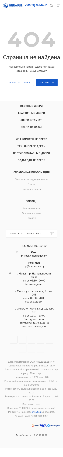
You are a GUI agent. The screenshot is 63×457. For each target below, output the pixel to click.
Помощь (31, 201)
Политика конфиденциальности (31, 179)
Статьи (31, 184)
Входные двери (31, 106)
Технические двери (32, 146)
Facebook (22, 339)
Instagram (31, 339)
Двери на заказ (31, 127)
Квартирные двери (31, 113)
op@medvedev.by (34, 266)
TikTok (40, 348)
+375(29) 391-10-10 (36, 5)
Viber (31, 348)
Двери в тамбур (31, 120)
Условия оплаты (31, 208)
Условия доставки (31, 213)
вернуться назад (19, 82)
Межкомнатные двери (31, 139)
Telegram (40, 339)
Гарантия (31, 218)
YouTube (49, 339)
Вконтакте (14, 339)
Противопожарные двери (31, 153)
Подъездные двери (31, 160)
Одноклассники (22, 348)
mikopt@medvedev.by (34, 255)
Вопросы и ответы (31, 189)
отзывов (36, 412)
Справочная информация (31, 172)
